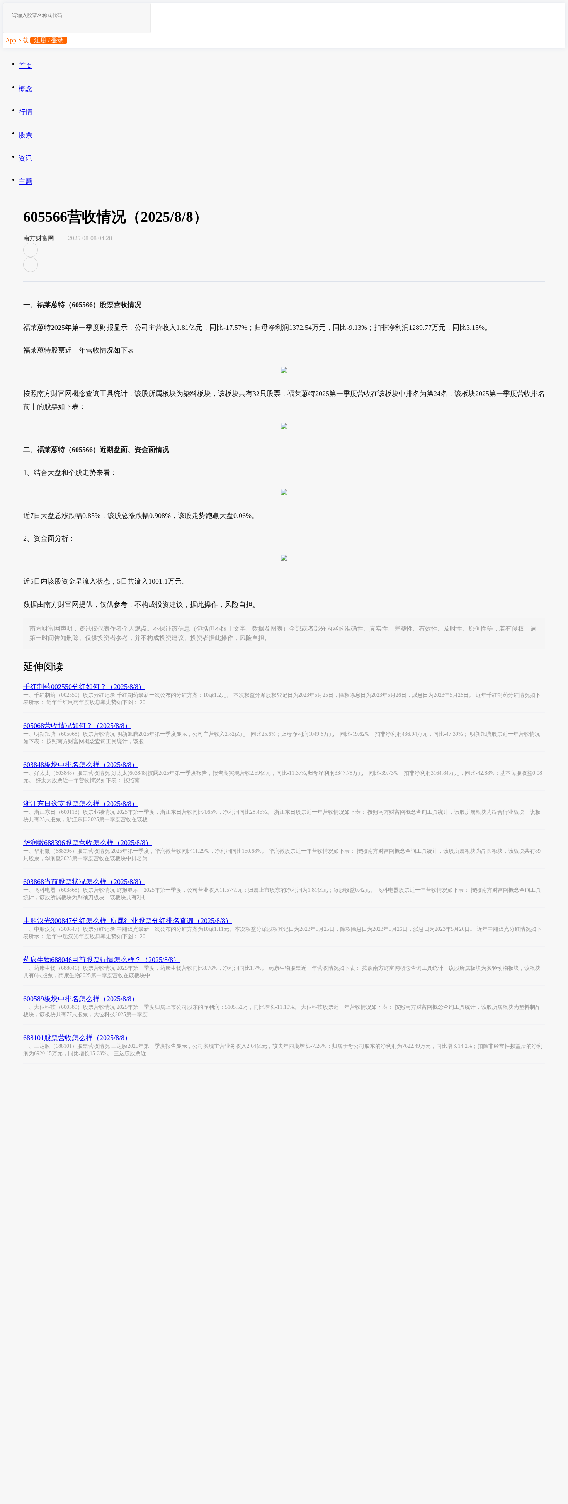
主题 (25, 181)
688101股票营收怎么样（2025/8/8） (77, 1038)
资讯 (25, 158)
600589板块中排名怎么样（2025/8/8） (80, 999)
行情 (25, 112)
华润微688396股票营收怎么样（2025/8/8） (87, 843)
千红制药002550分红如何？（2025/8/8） (84, 687)
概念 (25, 89)
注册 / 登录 (48, 40)
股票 (25, 135)
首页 (25, 66)
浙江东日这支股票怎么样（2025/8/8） (80, 804)
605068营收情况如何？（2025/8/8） (77, 726)
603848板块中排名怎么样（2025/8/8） (80, 765)
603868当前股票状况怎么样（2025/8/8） (84, 882)
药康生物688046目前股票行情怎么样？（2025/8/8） (101, 960)
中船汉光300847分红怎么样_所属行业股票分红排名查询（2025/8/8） (127, 921)
